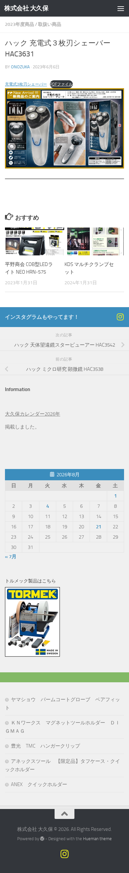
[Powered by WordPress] (42, 839)
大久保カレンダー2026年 (32, 414)
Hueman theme (97, 838)
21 (98, 527)
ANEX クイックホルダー (39, 784)
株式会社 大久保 (26, 8)
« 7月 (11, 557)
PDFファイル (61, 84)
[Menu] (120, 8)
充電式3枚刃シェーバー (26, 84)
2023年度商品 (19, 24)
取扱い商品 (49, 24)
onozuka (20, 66)
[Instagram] (120, 317)
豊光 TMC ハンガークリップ (45, 746)
